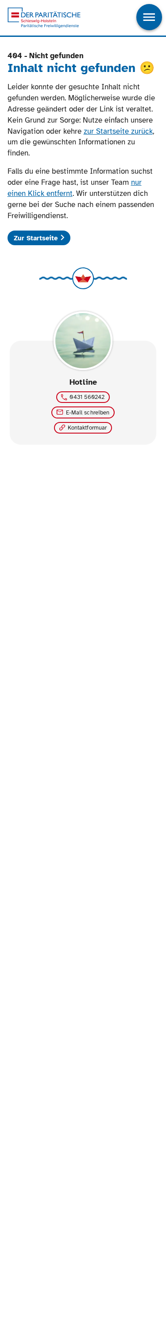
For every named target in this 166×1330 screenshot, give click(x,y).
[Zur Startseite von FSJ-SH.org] (44, 18)
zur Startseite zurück (118, 131)
